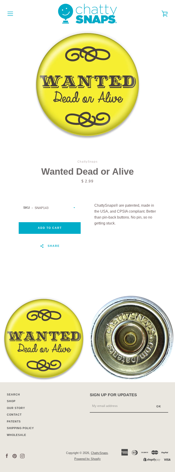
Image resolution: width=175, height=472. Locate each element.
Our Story (16, 408)
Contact (14, 414)
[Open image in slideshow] (87, 84)
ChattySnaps (99, 453)
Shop (11, 401)
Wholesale (16, 435)
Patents (14, 421)
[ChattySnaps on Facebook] (7, 456)
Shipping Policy (20, 428)
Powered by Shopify (87, 459)
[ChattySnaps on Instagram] (22, 456)
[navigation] (10, 13)
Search (13, 394)
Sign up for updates (113, 395)
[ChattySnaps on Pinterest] (14, 456)
